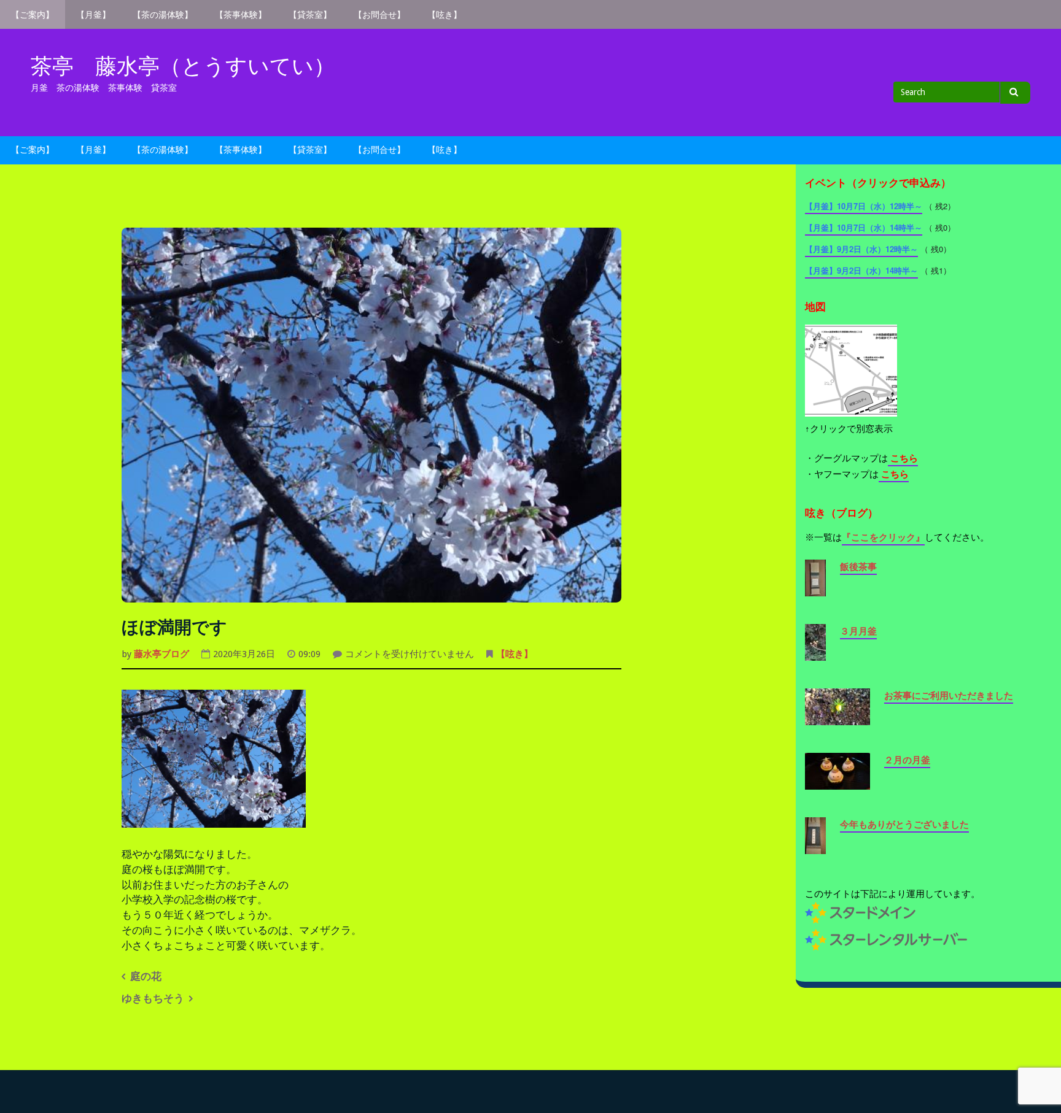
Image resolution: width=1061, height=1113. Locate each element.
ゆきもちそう (153, 998)
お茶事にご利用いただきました (948, 695)
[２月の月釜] (837, 782)
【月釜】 (93, 15)
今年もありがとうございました (904, 824)
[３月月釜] (815, 653)
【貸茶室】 (310, 15)
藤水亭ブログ (161, 654)
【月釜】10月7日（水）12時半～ (863, 206)
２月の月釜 (907, 760)
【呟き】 (444, 15)
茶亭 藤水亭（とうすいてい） (183, 66)
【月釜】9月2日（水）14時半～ (861, 270)
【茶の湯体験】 (163, 15)
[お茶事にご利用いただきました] (837, 718)
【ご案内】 (32, 15)
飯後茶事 (858, 566)
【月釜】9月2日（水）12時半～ (861, 249)
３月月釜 (858, 631)
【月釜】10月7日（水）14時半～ (863, 227)
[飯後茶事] (815, 589)
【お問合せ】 (379, 15)
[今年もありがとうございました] (815, 847)
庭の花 (145, 976)
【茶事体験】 (240, 15)
